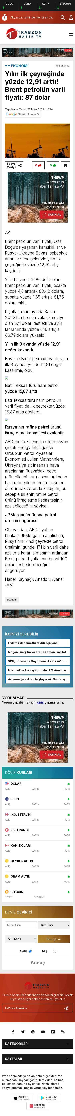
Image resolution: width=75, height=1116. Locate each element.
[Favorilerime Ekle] (65, 165)
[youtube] (43, 1032)
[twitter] (23, 1032)
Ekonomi (12, 599)
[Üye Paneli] (69, 17)
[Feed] (63, 1032)
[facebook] (13, 1032)
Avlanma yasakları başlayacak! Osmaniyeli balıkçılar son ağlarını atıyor (38, 679)
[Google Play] (49, 1098)
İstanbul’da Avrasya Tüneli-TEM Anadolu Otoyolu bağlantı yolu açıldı (37, 670)
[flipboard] (53, 1032)
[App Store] (22, 1098)
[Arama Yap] (61, 17)
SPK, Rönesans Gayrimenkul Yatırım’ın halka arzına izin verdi (35, 661)
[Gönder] (68, 1008)
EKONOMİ (19, 66)
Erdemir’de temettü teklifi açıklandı (33, 643)
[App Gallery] (37, 1106)
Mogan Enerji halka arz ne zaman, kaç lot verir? (37, 652)
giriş (40, 702)
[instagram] (33, 1032)
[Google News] (23, 114)
